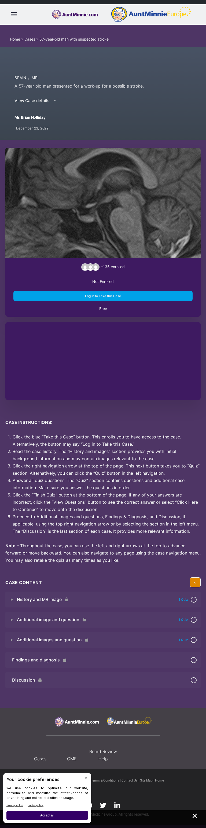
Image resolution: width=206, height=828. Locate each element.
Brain (21, 77)
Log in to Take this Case (103, 296)
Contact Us (130, 780)
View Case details (32, 100)
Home (15, 39)
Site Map (146, 780)
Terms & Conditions (105, 780)
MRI (35, 77)
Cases (29, 39)
